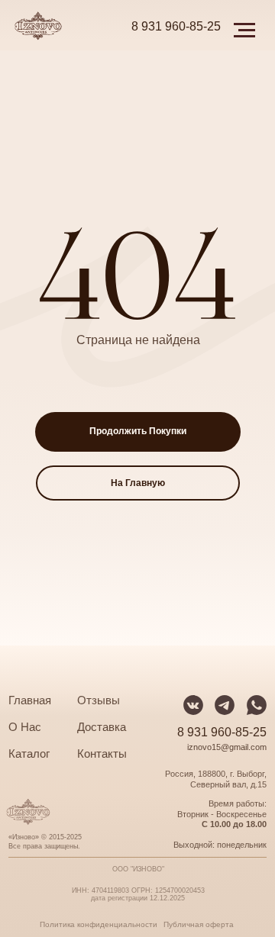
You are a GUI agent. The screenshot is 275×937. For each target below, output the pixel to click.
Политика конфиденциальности (98, 924)
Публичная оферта (198, 924)
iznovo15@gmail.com (227, 747)
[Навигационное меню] (244, 30)
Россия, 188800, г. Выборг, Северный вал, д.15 (216, 779)
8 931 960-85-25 (176, 26)
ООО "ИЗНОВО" (138, 869)
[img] (256, 705)
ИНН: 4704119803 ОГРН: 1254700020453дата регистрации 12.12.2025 (138, 894)
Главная (29, 700)
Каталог (29, 754)
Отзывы (98, 700)
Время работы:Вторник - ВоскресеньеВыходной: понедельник (220, 824)
